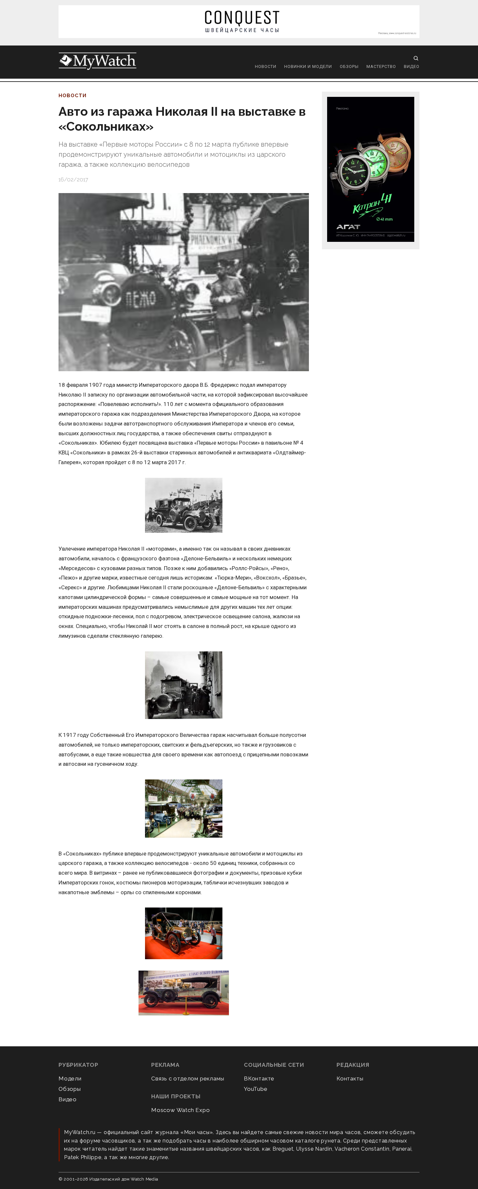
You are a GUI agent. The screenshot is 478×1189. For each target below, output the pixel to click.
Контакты (350, 1078)
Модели (70, 1078)
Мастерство (381, 66)
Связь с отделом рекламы (187, 1078)
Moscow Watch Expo (180, 1110)
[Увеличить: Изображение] (184, 506)
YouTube (256, 1089)
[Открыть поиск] (415, 58)
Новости (265, 66)
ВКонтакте (259, 1078)
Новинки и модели (308, 66)
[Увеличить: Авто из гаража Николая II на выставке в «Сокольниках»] (184, 282)
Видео (411, 66)
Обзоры (349, 66)
